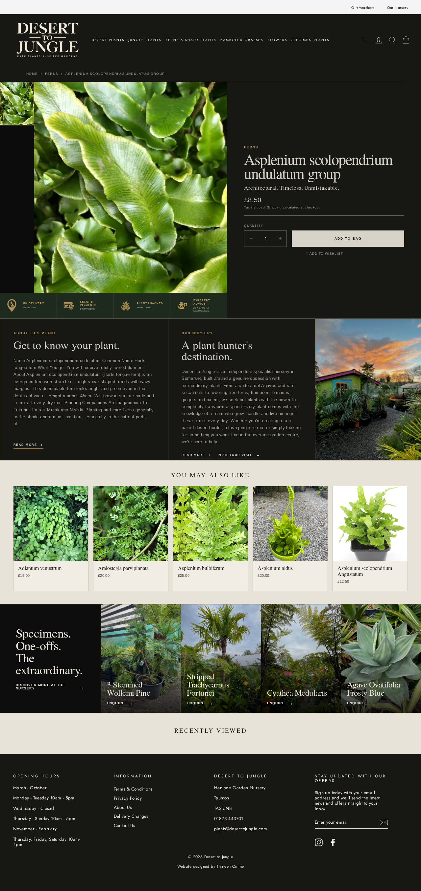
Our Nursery (397, 7)
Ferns (51, 74)
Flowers (277, 39)
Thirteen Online (230, 866)
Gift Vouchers (362, 7)
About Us (123, 807)
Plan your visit (239, 455)
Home (32, 74)
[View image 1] (17, 103)
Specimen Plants (310, 39)
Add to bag (348, 238)
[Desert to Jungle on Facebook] (333, 842)
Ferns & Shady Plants (191, 39)
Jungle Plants (145, 39)
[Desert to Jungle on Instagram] (319, 842)
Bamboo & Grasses (241, 39)
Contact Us (124, 825)
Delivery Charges (131, 816)
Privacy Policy (128, 798)
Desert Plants (108, 39)
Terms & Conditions (133, 789)
